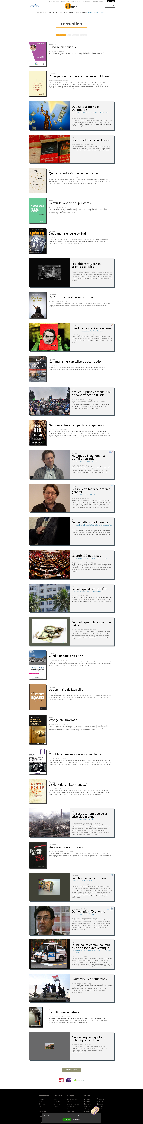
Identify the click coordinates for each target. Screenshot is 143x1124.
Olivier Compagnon (78, 335)
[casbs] (61, 1080)
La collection (53, 74)
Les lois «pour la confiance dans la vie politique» (89, 558)
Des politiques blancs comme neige (91, 623)
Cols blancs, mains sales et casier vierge (75, 754)
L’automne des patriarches (89, 979)
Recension (52, 44)
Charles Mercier (77, 271)
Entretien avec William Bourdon (83, 881)
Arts (57, 12)
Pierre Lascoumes (55, 301)
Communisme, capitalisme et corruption (76, 361)
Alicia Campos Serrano (56, 1016)
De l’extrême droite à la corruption (72, 297)
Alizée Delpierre (55, 207)
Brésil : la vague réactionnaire (91, 328)
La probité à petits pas (86, 555)
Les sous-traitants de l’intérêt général (91, 490)
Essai (73, 104)
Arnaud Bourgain (55, 851)
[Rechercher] (113, 6)
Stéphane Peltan (85, 271)
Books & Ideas (111, 1)
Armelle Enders (77, 595)
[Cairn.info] (79, 1080)
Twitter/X (88, 1111)
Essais (90, 12)
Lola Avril (76, 118)
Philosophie (71, 12)
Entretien (75, 326)
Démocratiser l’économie (88, 911)
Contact (69, 1101)
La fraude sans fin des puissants (70, 203)
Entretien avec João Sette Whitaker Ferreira (87, 331)
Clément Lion (64, 177)
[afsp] (68, 1080)
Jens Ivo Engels (77, 629)
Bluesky (88, 1101)
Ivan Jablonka (85, 918)
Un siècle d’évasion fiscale (66, 847)
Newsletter (88, 1099)
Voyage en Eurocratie (63, 720)
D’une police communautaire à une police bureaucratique (91, 946)
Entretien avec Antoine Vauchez (83, 494)
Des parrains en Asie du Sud (67, 233)
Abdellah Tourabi (78, 983)
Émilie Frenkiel (54, 366)
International (63, 12)
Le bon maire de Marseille (66, 689)
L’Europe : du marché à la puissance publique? (80, 76)
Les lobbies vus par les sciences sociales (86, 265)
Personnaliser (76, 1119)
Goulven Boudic (55, 694)
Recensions (96, 12)
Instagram (88, 1109)
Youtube (100, 1101)
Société (45, 12)
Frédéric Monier (92, 629)
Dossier (74, 520)
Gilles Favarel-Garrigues (79, 399)
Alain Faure (53, 51)
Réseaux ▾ (103, 1)
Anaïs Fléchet (87, 335)
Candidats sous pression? (66, 656)
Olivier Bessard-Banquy (79, 144)
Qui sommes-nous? (77, 1)
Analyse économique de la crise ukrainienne (89, 814)
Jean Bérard (54, 758)
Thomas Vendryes (86, 823)
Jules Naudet (77, 465)
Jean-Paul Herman (55, 789)
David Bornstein (77, 885)
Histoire (78, 12)
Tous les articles (87, 1)
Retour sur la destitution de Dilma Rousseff (87, 591)
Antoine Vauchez (61, 80)
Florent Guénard (78, 823)
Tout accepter (67, 1119)
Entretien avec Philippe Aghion (83, 914)
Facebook (101, 1099)
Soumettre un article (54, 1)
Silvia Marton (84, 629)
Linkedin (100, 1104)
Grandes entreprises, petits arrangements (76, 425)
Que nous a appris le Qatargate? (85, 108)
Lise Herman (63, 789)
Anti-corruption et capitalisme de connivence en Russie (92, 393)
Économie (51, 12)
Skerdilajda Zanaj (64, 851)
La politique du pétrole (64, 1012)
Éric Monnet (54, 80)
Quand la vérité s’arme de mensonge (73, 173)
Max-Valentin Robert (56, 660)
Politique (39, 12)
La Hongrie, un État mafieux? (68, 784)
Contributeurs (71, 1106)
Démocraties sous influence (90, 522)
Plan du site (70, 1111)
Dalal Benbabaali (78, 1044)
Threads (87, 1106)
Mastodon (88, 1104)
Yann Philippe (76, 956)
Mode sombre (95, 1)
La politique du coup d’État (89, 589)
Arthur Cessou (54, 238)
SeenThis (100, 1106)
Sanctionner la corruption (89, 878)
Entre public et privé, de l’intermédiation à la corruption (92, 525)
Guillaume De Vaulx (55, 177)
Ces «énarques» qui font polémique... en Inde (88, 1038)
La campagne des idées (79, 909)
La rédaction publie (65, 1)
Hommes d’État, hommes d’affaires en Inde (88, 456)
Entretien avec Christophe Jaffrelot (84, 461)
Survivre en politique (63, 47)
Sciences (84, 12)
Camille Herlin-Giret (55, 724)
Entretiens (103, 12)
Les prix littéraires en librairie (91, 140)
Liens (68, 1109)
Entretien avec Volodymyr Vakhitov (84, 819)
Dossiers (56, 1106)
